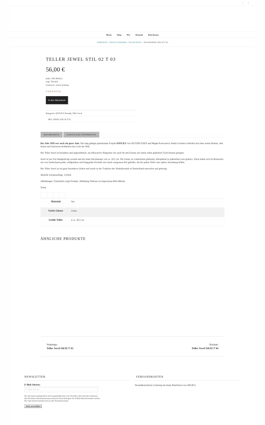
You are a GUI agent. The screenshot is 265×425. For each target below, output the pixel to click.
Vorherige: (60, 346)
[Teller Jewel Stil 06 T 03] (132, 277)
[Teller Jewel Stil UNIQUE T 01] (195, 277)
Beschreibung (52, 135)
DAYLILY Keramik (117, 42)
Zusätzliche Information (81, 135)
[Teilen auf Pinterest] (62, 195)
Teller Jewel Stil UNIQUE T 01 (195, 310)
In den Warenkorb (56, 100)
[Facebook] (22, 3)
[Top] (256, 416)
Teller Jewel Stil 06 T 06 (70, 310)
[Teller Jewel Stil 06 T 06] (69, 277)
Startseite (102, 42)
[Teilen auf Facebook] (50, 195)
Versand (54, 82)
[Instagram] (18, 3)
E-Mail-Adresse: (32, 385)
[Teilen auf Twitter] (43, 195)
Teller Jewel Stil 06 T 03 (132, 310)
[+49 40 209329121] (14, 3)
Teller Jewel (135, 42)
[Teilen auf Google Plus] (56, 195)
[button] (251, 3)
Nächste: (205, 346)
